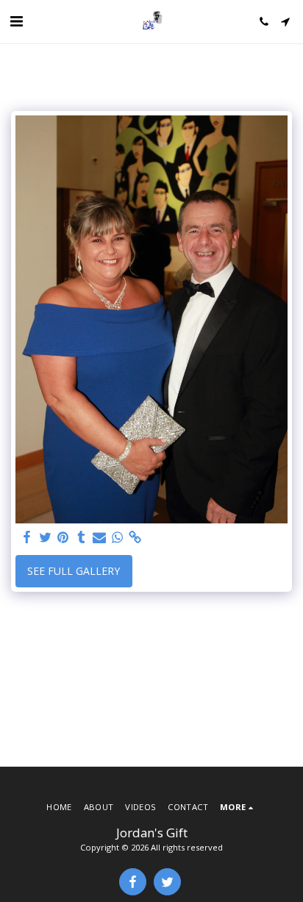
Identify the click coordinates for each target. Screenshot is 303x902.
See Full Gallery (73, 571)
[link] (135, 537)
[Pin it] (63, 537)
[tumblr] (81, 537)
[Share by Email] (99, 537)
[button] (16, 21)
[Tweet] (45, 537)
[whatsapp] (117, 537)
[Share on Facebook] (27, 537)
